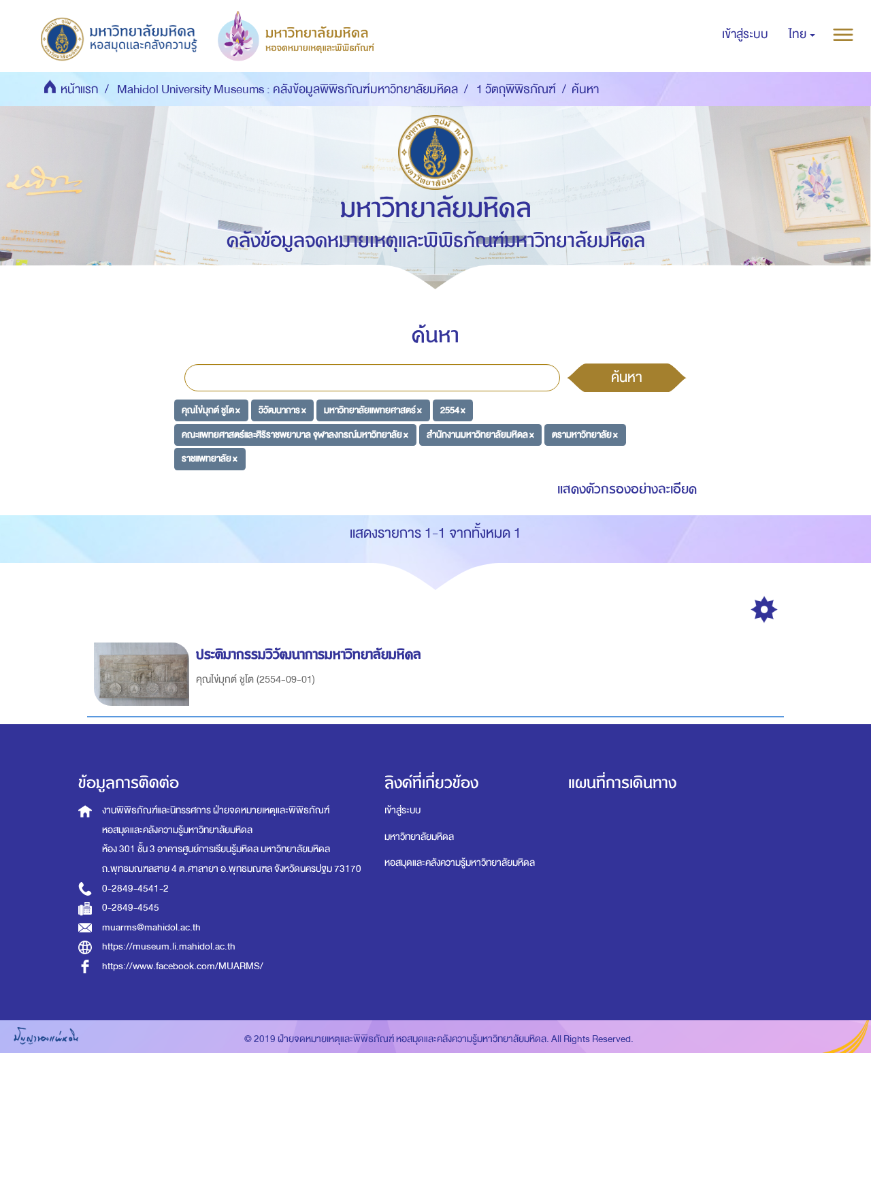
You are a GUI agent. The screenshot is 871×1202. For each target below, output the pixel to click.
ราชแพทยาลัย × (209, 458)
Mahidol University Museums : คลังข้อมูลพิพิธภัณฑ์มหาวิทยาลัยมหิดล (287, 89)
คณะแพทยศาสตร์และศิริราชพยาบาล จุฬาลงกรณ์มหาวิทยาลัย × (295, 434)
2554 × (452, 410)
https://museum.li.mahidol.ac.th (168, 946)
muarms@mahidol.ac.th (151, 927)
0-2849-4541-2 (135, 888)
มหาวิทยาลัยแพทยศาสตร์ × (373, 410)
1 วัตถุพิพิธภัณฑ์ (516, 89)
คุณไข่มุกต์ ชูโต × (211, 410)
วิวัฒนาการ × (282, 410)
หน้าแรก (80, 89)
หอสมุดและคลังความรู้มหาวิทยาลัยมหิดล (459, 862)
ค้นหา (626, 377)
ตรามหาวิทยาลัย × (585, 434)
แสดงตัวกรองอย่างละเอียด (627, 489)
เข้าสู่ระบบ (402, 810)
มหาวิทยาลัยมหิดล (419, 836)
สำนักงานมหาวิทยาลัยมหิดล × (480, 434)
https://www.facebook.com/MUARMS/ (182, 966)
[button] (801, 35)
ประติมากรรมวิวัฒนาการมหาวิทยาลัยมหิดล (308, 654)
